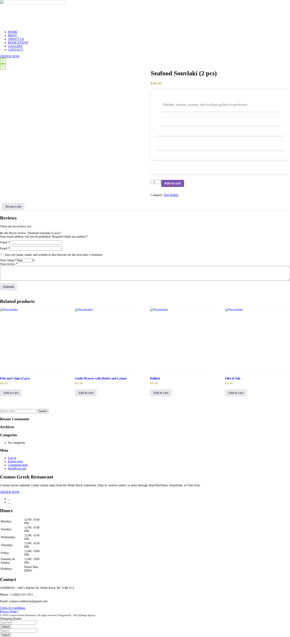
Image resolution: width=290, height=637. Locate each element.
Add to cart (172, 183)
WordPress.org (17, 468)
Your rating (8, 260)
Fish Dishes (171, 195)
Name (5, 242)
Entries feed (15, 461)
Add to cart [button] (11, 392)
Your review (9, 264)
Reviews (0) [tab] (13, 206)
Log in (12, 458)
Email (5, 248)
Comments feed (17, 465)
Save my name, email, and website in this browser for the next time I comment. (54, 254)
